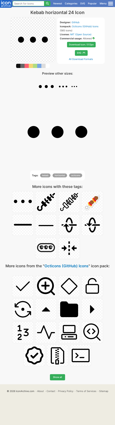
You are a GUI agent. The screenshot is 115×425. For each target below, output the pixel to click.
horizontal (60, 175)
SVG (82, 3)
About (40, 391)
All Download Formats (81, 59)
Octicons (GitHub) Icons (85, 26)
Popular (92, 3)
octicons (75, 175)
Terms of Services (86, 391)
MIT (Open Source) (80, 34)
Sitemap (103, 391)
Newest (57, 3)
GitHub (75, 22)
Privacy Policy (65, 391)
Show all (57, 377)
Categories (71, 3)
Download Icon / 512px (81, 44)
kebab (45, 175)
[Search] (47, 3)
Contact (51, 391)
